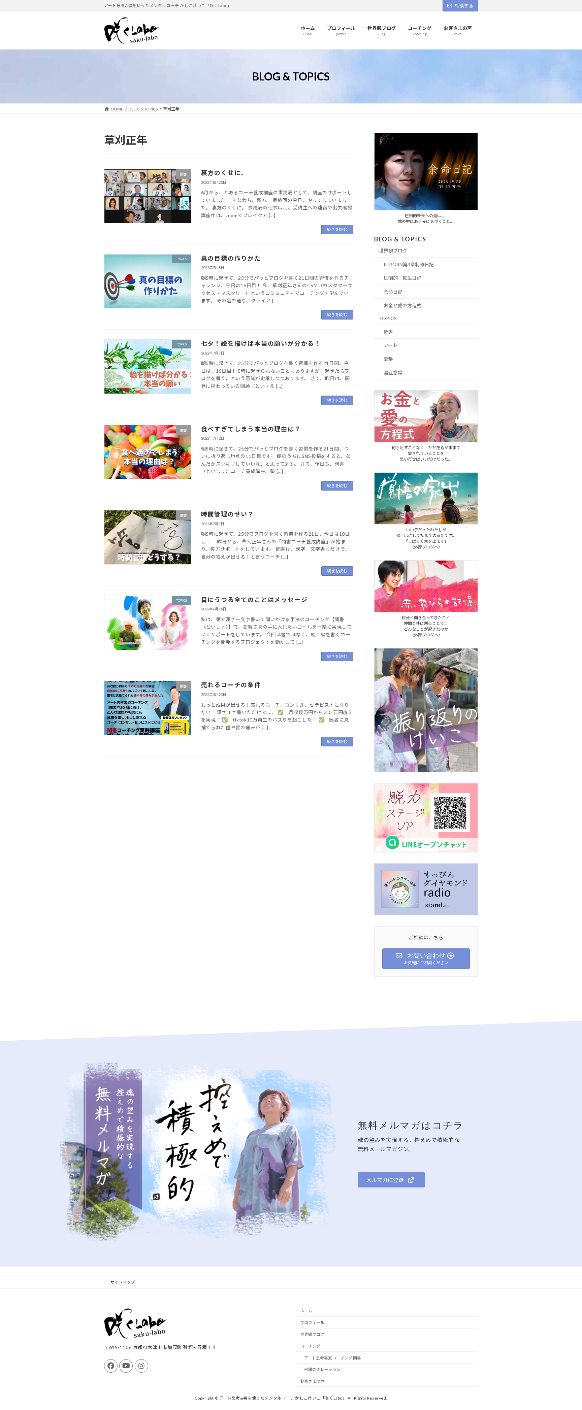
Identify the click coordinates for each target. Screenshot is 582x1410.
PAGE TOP (562, 1361)
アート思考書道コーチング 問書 (332, 1357)
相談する (464, 5)
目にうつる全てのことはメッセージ (254, 599)
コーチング (310, 1346)
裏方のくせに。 (224, 172)
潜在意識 (393, 373)
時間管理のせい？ (227, 514)
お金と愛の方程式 (402, 305)
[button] (391, 1179)
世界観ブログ (393, 251)
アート (390, 345)
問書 (388, 332)
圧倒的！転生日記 (402, 278)
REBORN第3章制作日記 (409, 264)
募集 (388, 359)
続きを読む (337, 229)
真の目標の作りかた (231, 258)
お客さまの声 (312, 1381)
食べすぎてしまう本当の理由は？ (251, 429)
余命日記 (393, 292)
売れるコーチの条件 (231, 685)
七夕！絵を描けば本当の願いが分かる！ (261, 343)
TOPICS (388, 319)
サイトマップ (122, 1282)
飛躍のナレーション (322, 1369)
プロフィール (312, 1322)
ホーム (306, 1310)
